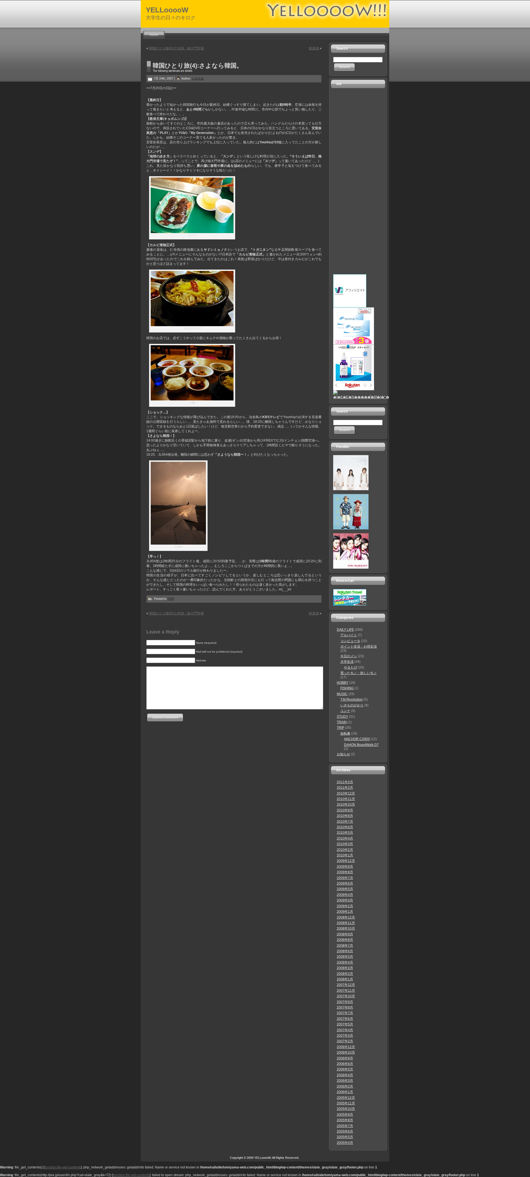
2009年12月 (346, 861)
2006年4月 (345, 1075)
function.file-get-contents (62, 1167)
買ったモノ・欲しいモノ (358, 673)
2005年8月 (345, 1120)
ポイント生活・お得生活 (358, 646)
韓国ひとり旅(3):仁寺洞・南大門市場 (176, 48)
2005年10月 (346, 1109)
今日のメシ (348, 656)
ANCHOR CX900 (357, 739)
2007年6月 (345, 1019)
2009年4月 (345, 895)
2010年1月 (345, 855)
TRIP (170, 598)
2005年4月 (345, 1143)
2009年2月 (345, 906)
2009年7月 (345, 878)
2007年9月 (345, 1002)
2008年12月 (346, 917)
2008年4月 (345, 962)
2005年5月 (345, 1137)
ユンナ (345, 711)
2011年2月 (345, 788)
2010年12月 (346, 793)
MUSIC (342, 694)
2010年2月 (345, 850)
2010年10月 (346, 804)
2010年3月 (345, 844)
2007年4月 (345, 1030)
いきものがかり (352, 705)
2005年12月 (346, 1098)
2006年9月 (345, 1058)
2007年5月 (345, 1024)
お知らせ (343, 754)
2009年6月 (345, 883)
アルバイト (348, 635)
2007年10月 (346, 996)
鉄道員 (314, 48)
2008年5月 (345, 957)
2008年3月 (345, 968)
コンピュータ (350, 641)
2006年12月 (346, 1047)
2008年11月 (346, 923)
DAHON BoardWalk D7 (361, 745)
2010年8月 (345, 816)
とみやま (198, 78)
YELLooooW (167, 10)
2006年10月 (346, 1052)
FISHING (347, 688)
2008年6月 (345, 951)
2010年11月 (346, 799)
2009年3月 (345, 900)
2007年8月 (345, 1007)
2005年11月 (346, 1103)
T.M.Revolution (351, 699)
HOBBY (342, 683)
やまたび (350, 667)
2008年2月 (345, 974)
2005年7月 (345, 1126)
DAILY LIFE (345, 630)
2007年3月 (345, 1036)
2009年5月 (345, 889)
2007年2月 (345, 1041)
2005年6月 (345, 1131)
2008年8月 (345, 940)
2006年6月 (345, 1064)
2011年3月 (345, 782)
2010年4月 (345, 838)
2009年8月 (345, 872)
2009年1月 (345, 912)
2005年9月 (345, 1115)
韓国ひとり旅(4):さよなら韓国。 (198, 65)
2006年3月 (345, 1081)
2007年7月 (345, 1013)
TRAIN (342, 722)
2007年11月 (346, 991)
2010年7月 (345, 822)
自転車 (345, 733)
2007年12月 (346, 985)
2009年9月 (345, 867)
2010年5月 (345, 833)
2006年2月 (345, 1086)
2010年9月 (345, 810)
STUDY (342, 717)
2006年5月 (345, 1069)
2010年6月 (345, 827)
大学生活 (347, 662)
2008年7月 (345, 946)
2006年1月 (345, 1092)
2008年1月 (345, 979)
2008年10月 (346, 928)
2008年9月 (345, 934)
